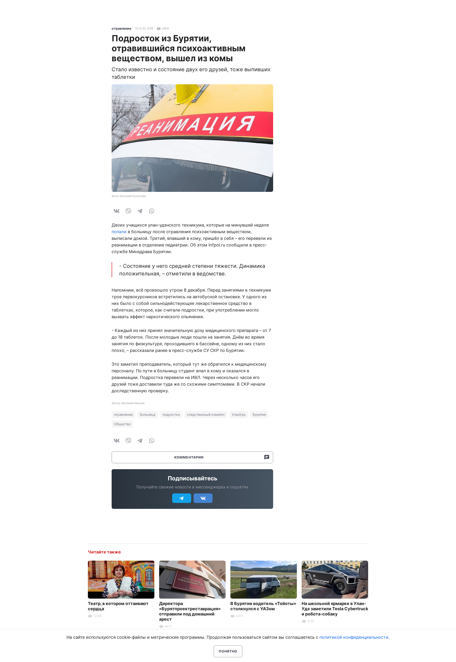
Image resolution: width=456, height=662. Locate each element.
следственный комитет (206, 414)
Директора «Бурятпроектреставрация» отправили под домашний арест (190, 611)
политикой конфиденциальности (353, 637)
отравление (121, 28)
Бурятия (259, 414)
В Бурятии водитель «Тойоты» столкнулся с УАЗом (263, 606)
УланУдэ (239, 414)
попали (119, 231)
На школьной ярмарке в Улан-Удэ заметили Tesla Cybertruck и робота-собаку (335, 608)
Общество (122, 424)
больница (147, 414)
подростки (171, 414)
